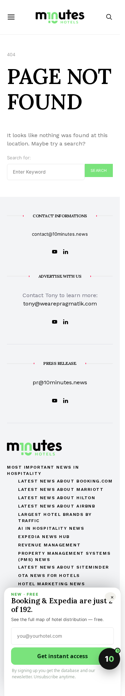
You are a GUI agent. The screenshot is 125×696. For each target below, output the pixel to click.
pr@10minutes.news (60, 382)
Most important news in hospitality (43, 470)
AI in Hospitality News (51, 528)
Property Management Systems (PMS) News (64, 556)
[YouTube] (54, 251)
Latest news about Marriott (61, 489)
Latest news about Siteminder (63, 567)
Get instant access (62, 656)
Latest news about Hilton (56, 497)
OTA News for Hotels (49, 575)
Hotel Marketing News (51, 583)
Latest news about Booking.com (65, 481)
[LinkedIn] (65, 251)
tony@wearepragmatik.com (60, 303)
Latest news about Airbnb (56, 506)
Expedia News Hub (44, 536)
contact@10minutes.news (60, 234)
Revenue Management (49, 545)
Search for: (19, 157)
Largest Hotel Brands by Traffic (55, 517)
